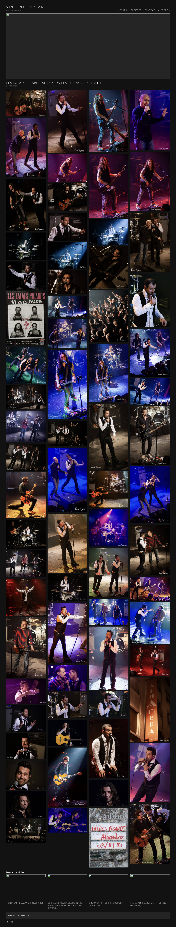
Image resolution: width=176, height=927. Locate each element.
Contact (150, 10)
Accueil (123, 10)
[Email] (7, 922)
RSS (30, 915)
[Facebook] (12, 922)
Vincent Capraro (26, 7)
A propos (164, 10)
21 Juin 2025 (11, 86)
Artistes (136, 10)
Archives (21, 915)
